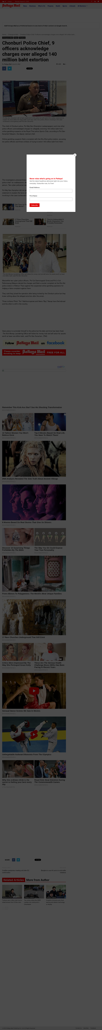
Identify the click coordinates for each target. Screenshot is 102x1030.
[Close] (74, 155)
